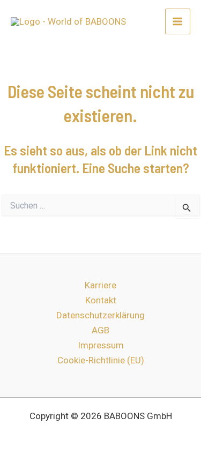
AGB (100, 330)
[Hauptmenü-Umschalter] (178, 21)
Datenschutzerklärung (100, 315)
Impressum (101, 345)
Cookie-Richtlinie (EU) (100, 360)
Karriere (100, 285)
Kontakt (100, 300)
